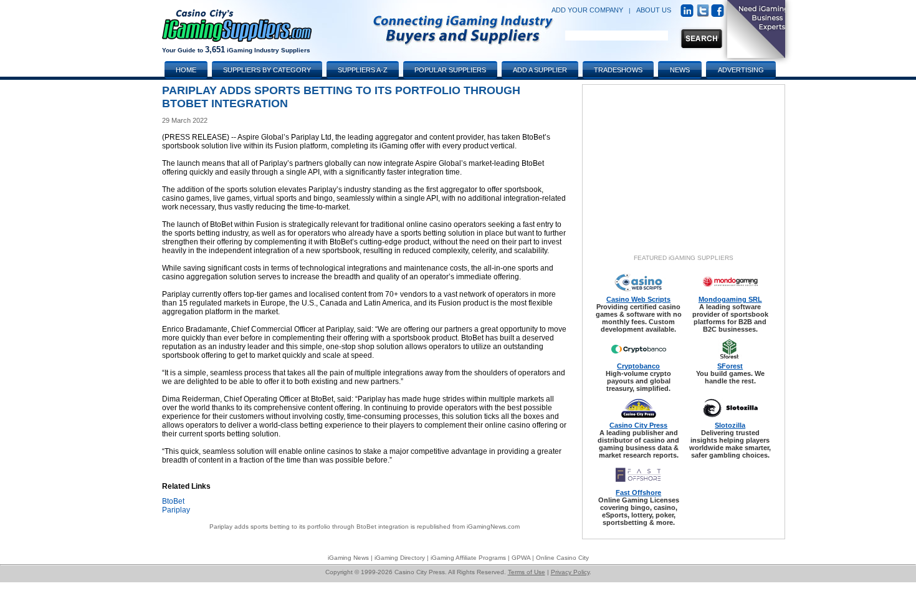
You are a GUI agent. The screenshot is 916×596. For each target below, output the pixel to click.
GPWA (521, 557)
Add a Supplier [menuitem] (540, 70)
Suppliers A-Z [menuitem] (363, 70)
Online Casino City (562, 557)
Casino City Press (638, 425)
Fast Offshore (638, 492)
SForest (730, 366)
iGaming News (348, 557)
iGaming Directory (400, 557)
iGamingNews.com (493, 526)
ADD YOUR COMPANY (587, 10)
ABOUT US (653, 10)
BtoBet (173, 501)
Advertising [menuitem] (741, 70)
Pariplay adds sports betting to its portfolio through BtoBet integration (309, 526)
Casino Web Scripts (638, 299)
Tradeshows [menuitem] (618, 70)
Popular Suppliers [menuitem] (450, 70)
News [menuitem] (680, 70)
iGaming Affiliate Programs (468, 557)
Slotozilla (730, 425)
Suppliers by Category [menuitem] (267, 70)
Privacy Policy (570, 572)
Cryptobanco (638, 366)
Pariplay (176, 510)
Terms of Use (526, 572)
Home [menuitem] (186, 70)
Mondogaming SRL (730, 299)
